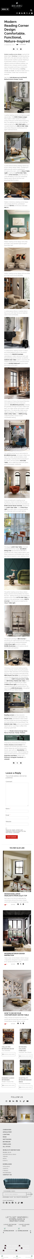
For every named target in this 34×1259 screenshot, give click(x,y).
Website (8, 821)
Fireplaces (7, 1144)
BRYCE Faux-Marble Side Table (16, 681)
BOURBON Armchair (10, 455)
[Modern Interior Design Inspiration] (17, 931)
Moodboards (7, 1172)
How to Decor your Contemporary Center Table (16, 1014)
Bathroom (6, 1141)
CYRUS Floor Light (9, 644)
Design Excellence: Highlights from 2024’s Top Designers (15, 895)
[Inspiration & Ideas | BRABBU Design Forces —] (17, 5)
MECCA (6, 207)
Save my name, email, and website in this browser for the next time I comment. (16, 831)
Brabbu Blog (7, 1152)
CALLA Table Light (9, 603)
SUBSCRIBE (29, 1194)
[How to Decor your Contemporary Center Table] (17, 990)
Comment (9, 781)
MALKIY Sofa (8, 718)
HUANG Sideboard (14, 363)
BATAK (12, 205)
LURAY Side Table (11, 507)
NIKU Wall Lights (21, 124)
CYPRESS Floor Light (10, 684)
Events (5, 1160)
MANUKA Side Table (10, 724)
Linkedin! (7, 759)
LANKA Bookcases (16, 688)
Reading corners (9, 715)
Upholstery (7, 1132)
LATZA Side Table (21, 173)
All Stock (6, 1146)
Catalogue (6, 1166)
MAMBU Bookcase (9, 646)
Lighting (6, 1134)
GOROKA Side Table (10, 359)
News (5, 1158)
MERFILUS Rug (23, 414)
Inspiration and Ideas (10, 755)
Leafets (5, 1168)
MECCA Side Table (22, 126)
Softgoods (7, 1139)
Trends (5, 1156)
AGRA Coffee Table (10, 414)
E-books (5, 1170)
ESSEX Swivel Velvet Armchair (13, 505)
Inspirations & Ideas (9, 1154)
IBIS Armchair (22, 638)
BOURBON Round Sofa (17, 404)
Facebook (20, 757)
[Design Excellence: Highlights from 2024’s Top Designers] (17, 871)
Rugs (5, 1137)
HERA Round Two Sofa (11, 675)
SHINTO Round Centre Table (20, 679)
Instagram (14, 757)
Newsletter (20, 750)
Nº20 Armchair (13, 174)
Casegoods (7, 1129)
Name (8, 808)
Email (8, 815)
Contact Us (7, 1174)
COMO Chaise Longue (20, 117)
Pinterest (7, 757)
